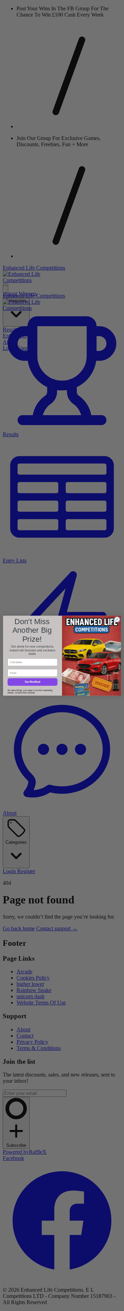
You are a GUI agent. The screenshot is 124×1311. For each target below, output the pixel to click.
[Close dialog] (117, 619)
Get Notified (32, 681)
